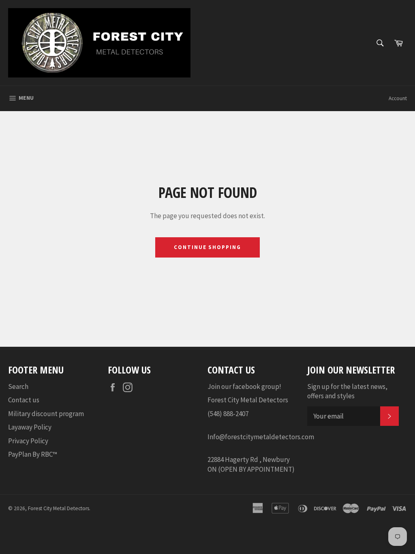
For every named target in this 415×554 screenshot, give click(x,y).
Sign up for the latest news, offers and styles (347, 391)
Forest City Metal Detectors (58, 508)
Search (18, 386)
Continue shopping (207, 247)
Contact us (23, 399)
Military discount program (46, 413)
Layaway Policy (29, 427)
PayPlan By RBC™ (32, 454)
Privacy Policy (28, 440)
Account (398, 98)
